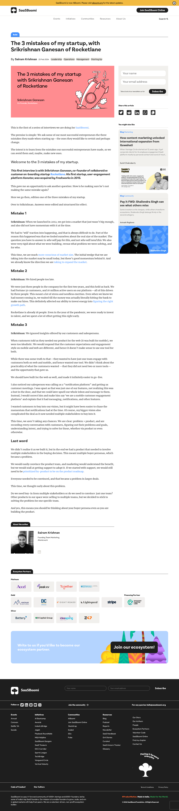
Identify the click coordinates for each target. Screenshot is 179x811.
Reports (106, 726)
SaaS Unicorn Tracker (112, 745)
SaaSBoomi (82, 127)
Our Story (137, 717)
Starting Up (96, 59)
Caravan (14, 722)
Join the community (76, 705)
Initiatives (70, 18)
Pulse (70, 737)
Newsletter (107, 730)
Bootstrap (72, 726)
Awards (38, 722)
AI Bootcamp (40, 718)
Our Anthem (138, 721)
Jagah (37, 730)
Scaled (71, 730)
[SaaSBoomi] (24, 10)
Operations (69, 59)
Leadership (56, 59)
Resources (105, 18)
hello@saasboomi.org (156, 705)
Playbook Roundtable (43, 734)
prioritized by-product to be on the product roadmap (53, 471)
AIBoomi (71, 718)
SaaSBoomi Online (140, 736)
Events (56, 18)
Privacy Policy (163, 787)
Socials (14, 730)
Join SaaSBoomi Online (152, 10)
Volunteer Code (139, 732)
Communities (87, 18)
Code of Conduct (18, 787)
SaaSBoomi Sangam (43, 741)
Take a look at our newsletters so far (133, 91)
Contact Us (137, 744)
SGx (69, 734)
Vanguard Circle (41, 760)
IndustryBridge (41, 726)
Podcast (106, 722)
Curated (106, 741)
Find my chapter (139, 740)
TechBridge (39, 756)
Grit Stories (107, 737)
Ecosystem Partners (141, 729)
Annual (14, 718)
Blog (104, 718)
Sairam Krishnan (26, 59)
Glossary (106, 749)
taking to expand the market (70, 262)
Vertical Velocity (41, 764)
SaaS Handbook (109, 734)
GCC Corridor (41, 749)
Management (83, 59)
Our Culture (39, 787)
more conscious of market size (55, 254)
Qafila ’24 (15, 726)
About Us (121, 18)
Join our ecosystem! (134, 647)
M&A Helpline (40, 737)
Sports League (41, 752)
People (135, 725)
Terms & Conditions (147, 787)
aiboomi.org (97, 3)
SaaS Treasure (41, 745)
